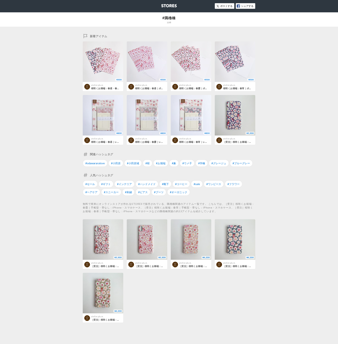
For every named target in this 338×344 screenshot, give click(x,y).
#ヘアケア (91, 192)
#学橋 (201, 163)
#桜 (147, 163)
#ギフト (106, 184)
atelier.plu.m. (97, 85)
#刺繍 (128, 192)
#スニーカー (111, 192)
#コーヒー (181, 184)
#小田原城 (133, 163)
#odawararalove (95, 163)
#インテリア (124, 184)
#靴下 (165, 184)
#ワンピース (213, 184)
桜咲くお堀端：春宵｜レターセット (198, 141)
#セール (90, 184)
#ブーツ (159, 192)
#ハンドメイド (147, 184)
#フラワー (233, 184)
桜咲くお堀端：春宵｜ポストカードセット (245, 88)
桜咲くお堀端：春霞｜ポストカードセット (201, 88)
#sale (197, 184)
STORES (163, 4)
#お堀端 (160, 163)
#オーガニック (178, 192)
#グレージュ (218, 163)
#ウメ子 (187, 163)
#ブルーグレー (241, 163)
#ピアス (143, 192)
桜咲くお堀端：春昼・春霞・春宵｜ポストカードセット (120, 88)
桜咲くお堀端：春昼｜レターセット (110, 141)
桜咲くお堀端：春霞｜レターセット (154, 141)
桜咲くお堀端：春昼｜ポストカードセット (157, 88)
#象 (174, 163)
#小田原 (116, 163)
